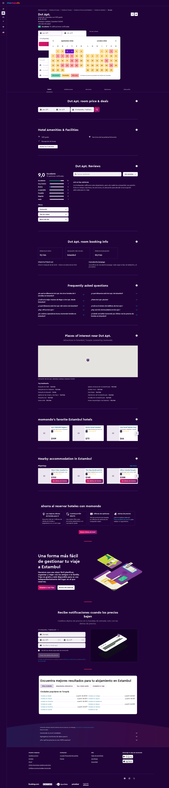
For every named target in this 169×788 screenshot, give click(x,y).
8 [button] (57, 56)
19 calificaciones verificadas (59, 26)
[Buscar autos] (3, 17)
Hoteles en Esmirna (47, 707)
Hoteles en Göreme (47, 701)
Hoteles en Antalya (94, 696)
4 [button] (71, 51)
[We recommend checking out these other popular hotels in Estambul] (136, 419)
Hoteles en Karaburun (95, 701)
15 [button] (58, 60)
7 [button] (97, 56)
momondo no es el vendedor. (50, 733)
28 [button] (53, 70)
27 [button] (81, 65)
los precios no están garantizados (85, 727)
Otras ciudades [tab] (47, 686)
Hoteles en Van (93, 709)
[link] (60, 481)
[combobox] (63, 634)
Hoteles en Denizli (46, 709)
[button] (3, 3)
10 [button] (67, 56)
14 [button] (53, 60)
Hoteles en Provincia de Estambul (83, 10)
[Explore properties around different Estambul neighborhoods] (136, 458)
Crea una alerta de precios (122, 519)
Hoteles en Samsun (94, 707)
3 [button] (67, 51)
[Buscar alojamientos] (3, 13)
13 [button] (81, 56)
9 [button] (62, 56)
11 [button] (71, 56)
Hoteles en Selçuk (94, 698)
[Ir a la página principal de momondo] (13, 3)
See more (133, 466)
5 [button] (76, 51)
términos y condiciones (69, 659)
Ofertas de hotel (42, 10)
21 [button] (53, 65)
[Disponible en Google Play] (128, 756)
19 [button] (76, 60)
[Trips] (3, 27)
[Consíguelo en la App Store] (128, 761)
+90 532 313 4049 (44, 24)
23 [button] (62, 65)
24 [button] (67, 65)
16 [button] (62, 60)
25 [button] (72, 65)
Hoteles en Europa (54, 10)
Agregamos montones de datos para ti (53, 736)
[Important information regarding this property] (136, 241)
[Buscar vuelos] (3, 9)
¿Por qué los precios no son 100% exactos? (55, 740)
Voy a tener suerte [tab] (83, 686)
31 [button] (111, 70)
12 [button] (76, 56)
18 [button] (72, 60)
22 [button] (58, 65)
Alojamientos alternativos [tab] (64, 686)
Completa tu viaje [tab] (98, 686)
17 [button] (67, 60)
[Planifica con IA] (3, 21)
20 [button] (81, 60)
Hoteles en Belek (46, 696)
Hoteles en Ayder (46, 704)
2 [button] (62, 51)
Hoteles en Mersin (46, 698)
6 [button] (81, 51)
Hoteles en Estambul (100, 10)
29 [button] (58, 70)
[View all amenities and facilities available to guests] (136, 130)
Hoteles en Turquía (67, 10)
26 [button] (76, 65)
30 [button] (62, 70)
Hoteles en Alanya (93, 704)
